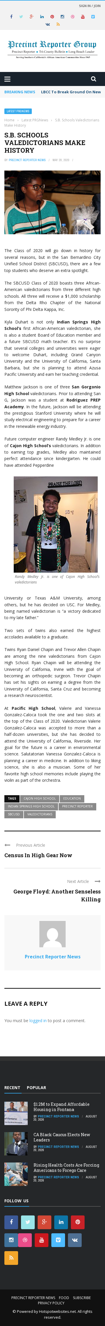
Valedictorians (39, 814)
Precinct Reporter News (27, 160)
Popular (36, 1087)
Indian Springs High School (31, 806)
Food (64, 1297)
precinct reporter (77, 806)
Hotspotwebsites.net (57, 1311)
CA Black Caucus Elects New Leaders (62, 1137)
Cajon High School (40, 798)
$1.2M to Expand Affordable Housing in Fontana (62, 1106)
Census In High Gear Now (38, 855)
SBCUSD (14, 814)
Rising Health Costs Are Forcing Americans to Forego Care (66, 1167)
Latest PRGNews (18, 111)
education (72, 798)
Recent (12, 1087)
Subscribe (82, 1297)
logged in (38, 1020)
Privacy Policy (51, 1303)
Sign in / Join (90, 6)
